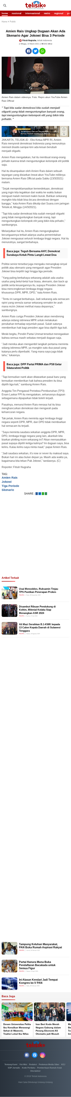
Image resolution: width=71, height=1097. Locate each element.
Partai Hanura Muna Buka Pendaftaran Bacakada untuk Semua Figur (37, 965)
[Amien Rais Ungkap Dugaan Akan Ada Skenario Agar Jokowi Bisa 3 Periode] (28, 51)
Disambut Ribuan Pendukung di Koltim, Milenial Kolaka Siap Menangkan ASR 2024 (37, 609)
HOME (5, 13)
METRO (47, 13)
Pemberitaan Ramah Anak (49, 1068)
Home (5, 22)
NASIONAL (16, 13)
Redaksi (33, 1064)
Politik (13, 22)
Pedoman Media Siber (49, 1064)
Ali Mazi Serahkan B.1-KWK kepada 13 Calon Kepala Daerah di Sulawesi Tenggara (39, 627)
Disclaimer (35, 1071)
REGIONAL (58, 13)
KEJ (63, 1064)
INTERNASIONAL (32, 13)
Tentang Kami (10, 1064)
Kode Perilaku (28, 1068)
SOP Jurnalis (14, 1068)
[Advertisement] (35, 539)
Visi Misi (23, 1064)
